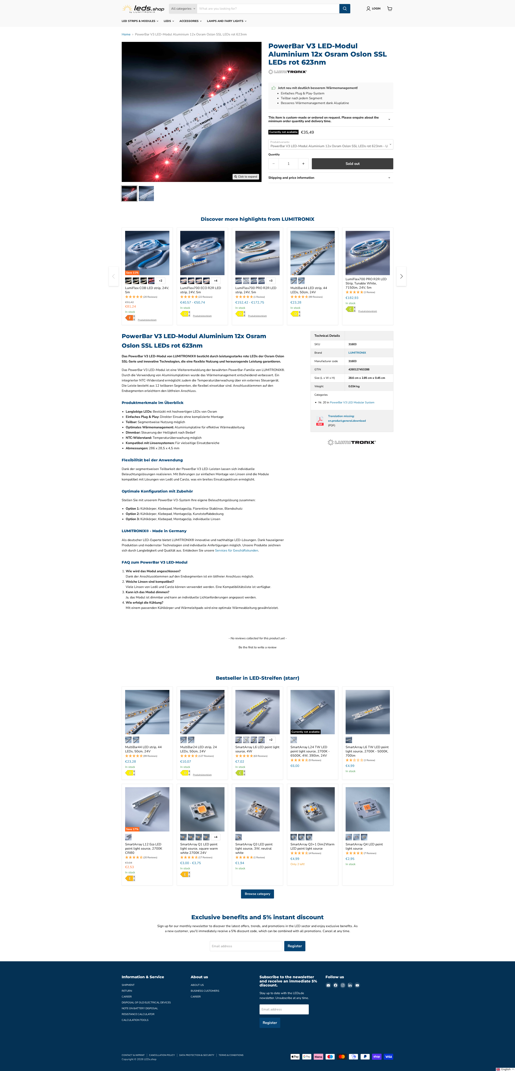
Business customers (205, 991)
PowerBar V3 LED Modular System (352, 402)
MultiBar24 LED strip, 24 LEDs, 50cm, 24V (198, 749)
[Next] (401, 276)
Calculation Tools (135, 1020)
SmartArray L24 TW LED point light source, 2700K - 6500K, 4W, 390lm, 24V (310, 751)
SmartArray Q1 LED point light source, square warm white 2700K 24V (199, 848)
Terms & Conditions (231, 1055)
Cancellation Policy (162, 1055)
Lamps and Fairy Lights (225, 21)
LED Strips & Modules (139, 21)
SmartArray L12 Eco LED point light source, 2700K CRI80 (143, 848)
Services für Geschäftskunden (236, 550)
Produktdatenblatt (147, 319)
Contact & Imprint (133, 1055)
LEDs (168, 21)
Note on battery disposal (140, 1008)
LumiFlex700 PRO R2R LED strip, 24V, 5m (255, 290)
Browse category (257, 894)
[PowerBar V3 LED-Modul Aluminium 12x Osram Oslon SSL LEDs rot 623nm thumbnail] (129, 193)
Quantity (274, 154)
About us (197, 985)
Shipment (128, 985)
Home (126, 34)
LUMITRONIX (357, 353)
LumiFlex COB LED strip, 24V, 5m (147, 290)
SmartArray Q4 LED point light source (364, 846)
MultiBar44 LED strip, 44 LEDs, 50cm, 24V (308, 290)
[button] (147, 297)
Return (127, 991)
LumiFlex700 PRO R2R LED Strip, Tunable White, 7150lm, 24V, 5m (366, 283)
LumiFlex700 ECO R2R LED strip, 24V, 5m (200, 290)
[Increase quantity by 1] (303, 163)
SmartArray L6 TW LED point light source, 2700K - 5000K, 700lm (367, 751)
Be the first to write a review (258, 647)
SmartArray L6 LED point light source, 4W (257, 749)
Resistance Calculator (138, 1014)
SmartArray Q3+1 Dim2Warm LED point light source (312, 846)
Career (127, 997)
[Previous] (113, 276)
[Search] (344, 8)
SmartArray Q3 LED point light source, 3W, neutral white (254, 848)
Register (295, 946)
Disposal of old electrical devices (146, 1002)
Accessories (189, 21)
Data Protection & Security (196, 1055)
